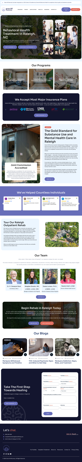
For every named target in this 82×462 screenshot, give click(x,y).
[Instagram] (6, 454)
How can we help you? (66, 381)
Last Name (64, 375)
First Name (47, 375)
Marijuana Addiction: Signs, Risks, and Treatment (66, 362)
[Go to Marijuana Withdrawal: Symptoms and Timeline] (15, 347)
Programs (20, 9)
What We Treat (33, 9)
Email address (47, 381)
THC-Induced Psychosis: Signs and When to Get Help (41, 362)
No (53, 390)
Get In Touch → (72, 434)
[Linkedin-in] (8, 454)
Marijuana (7, 340)
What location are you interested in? (67, 388)
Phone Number (48, 405)
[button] (20, 9)
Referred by (63, 405)
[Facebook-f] (4, 454)
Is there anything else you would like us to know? (52, 394)
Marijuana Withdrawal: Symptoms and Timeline (12, 362)
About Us (40, 9)
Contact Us (53, 9)
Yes (46, 390)
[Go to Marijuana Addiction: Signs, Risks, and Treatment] (67, 347)
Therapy (26, 9)
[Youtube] (10, 454)
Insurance (46, 9)
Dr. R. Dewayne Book (14, 286)
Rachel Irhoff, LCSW (68, 286)
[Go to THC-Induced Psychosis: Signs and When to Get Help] (41, 347)
